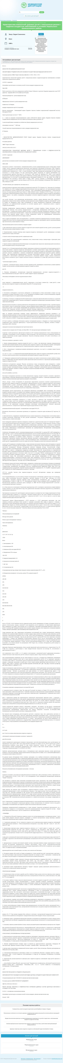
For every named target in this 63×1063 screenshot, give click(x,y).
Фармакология (29, 1058)
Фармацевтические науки (31, 1044)
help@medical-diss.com (57, 1058)
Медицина (23, 1058)
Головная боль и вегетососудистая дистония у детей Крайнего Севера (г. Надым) (31, 1009)
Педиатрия (14, 20)
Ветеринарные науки (31, 1050)
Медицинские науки (31, 1039)
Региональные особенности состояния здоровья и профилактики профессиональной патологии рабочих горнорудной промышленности (31, 1014)
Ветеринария (37, 1058)
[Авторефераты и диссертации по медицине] (31, 5)
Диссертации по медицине (5, 20)
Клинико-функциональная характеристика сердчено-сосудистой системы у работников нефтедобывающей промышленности (31, 1024)
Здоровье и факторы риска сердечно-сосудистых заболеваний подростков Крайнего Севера (31, 1029)
